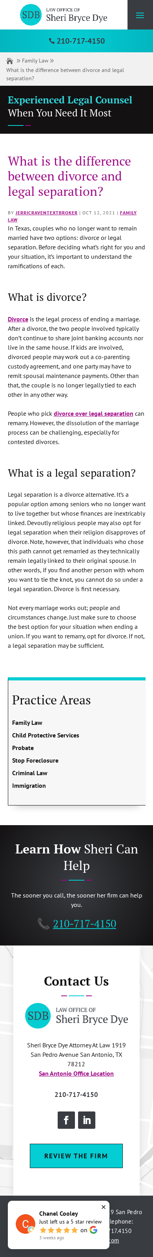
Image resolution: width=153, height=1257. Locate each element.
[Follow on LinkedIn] (86, 1120)
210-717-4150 (80, 41)
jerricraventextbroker (47, 213)
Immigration (29, 785)
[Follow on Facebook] (66, 1120)
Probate (23, 748)
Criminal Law (29, 773)
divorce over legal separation (93, 413)
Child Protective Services (45, 735)
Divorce (18, 319)
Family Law (35, 60)
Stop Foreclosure (35, 760)
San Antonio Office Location (76, 1073)
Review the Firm (76, 1156)
